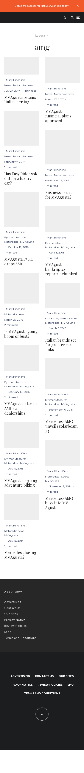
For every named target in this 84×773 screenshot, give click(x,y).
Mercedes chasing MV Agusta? (20, 555)
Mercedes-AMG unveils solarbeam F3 (61, 426)
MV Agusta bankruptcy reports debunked (61, 269)
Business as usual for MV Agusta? (60, 195)
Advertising (12, 602)
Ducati (49, 318)
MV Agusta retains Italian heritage (20, 99)
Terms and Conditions (20, 638)
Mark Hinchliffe (15, 79)
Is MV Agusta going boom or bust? (21, 334)
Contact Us (12, 608)
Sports (65, 476)
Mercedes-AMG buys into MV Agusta (59, 503)
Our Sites (11, 613)
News (7, 85)
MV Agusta (27, 241)
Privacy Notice (14, 620)
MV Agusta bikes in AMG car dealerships (20, 408)
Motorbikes (11, 241)
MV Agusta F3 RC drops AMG (18, 261)
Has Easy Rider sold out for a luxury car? (21, 179)
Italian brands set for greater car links (60, 345)
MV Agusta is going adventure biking (20, 483)
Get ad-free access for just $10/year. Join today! (42, 5)
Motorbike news (23, 85)
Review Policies (15, 625)
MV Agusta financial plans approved (58, 116)
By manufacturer (15, 237)
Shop (8, 631)
